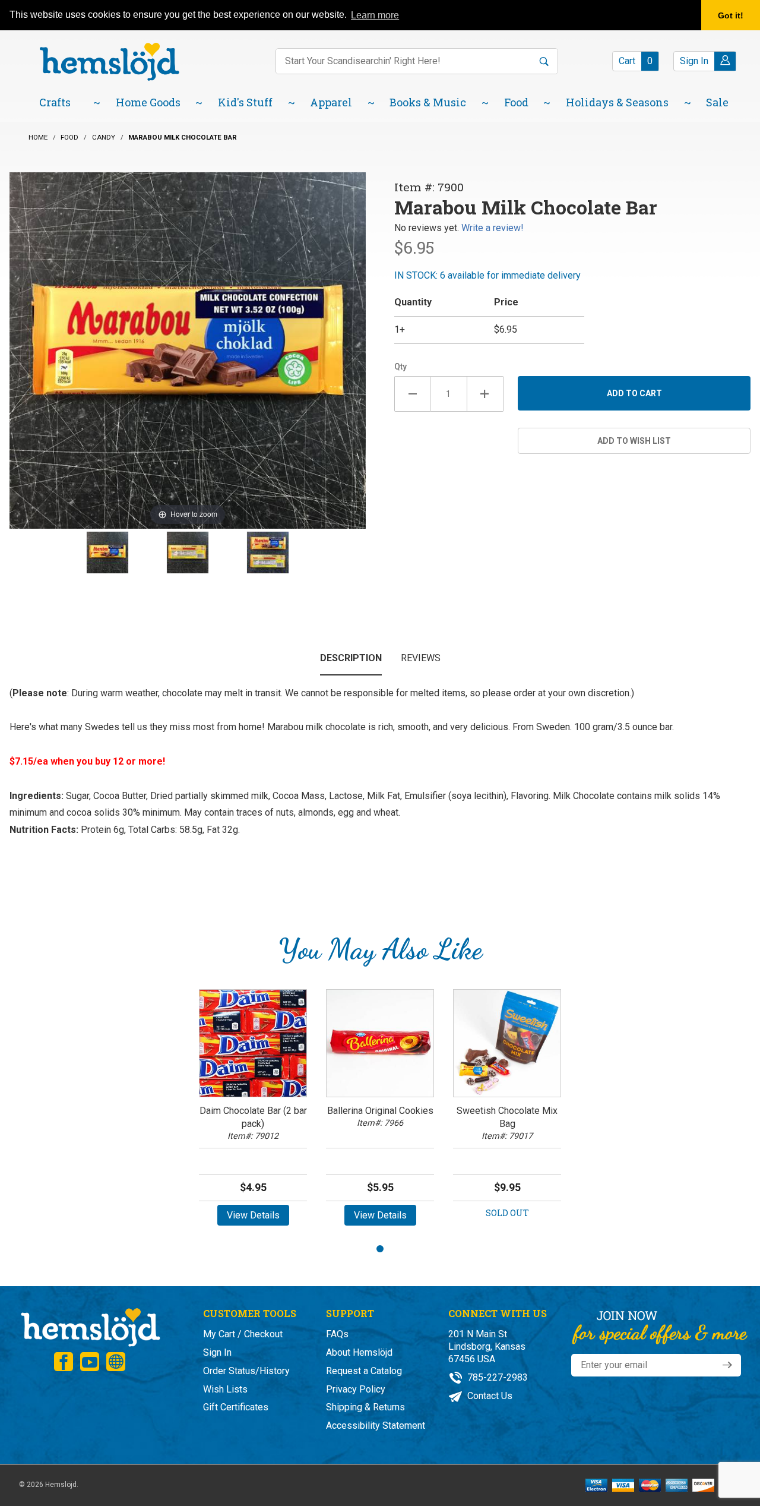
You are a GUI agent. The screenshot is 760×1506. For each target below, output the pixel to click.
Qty (400, 366)
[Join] (727, 1365)
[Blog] (115, 1361)
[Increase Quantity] (485, 394)
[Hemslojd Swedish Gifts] (109, 61)
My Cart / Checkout (243, 1334)
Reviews (421, 658)
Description (351, 658)
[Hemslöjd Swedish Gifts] (89, 1326)
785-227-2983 (496, 1377)
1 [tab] (380, 1248)
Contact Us (488, 1395)
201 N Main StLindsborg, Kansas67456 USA (486, 1346)
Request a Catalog (364, 1370)
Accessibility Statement (375, 1425)
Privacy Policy (355, 1389)
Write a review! (492, 227)
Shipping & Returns (365, 1407)
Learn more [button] (375, 15)
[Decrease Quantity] (412, 394)
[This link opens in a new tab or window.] (63, 1361)
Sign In (217, 1352)
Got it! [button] (730, 15)
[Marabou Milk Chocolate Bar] (107, 552)
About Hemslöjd (359, 1352)
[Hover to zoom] (188, 349)
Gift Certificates (235, 1407)
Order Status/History (246, 1370)
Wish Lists (225, 1389)
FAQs (337, 1334)
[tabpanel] (252, 1112)
